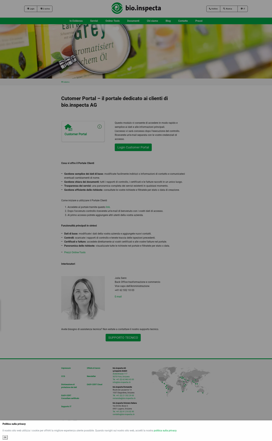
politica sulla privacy (165, 430)
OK (5, 437)
